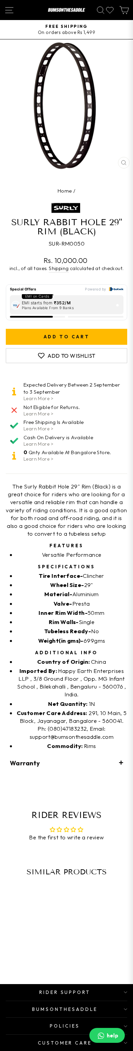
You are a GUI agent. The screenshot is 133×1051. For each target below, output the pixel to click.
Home (65, 191)
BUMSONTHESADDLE (65, 1009)
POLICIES (65, 1026)
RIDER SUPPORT (65, 992)
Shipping (59, 268)
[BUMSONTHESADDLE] (66, 10)
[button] (66, 763)
